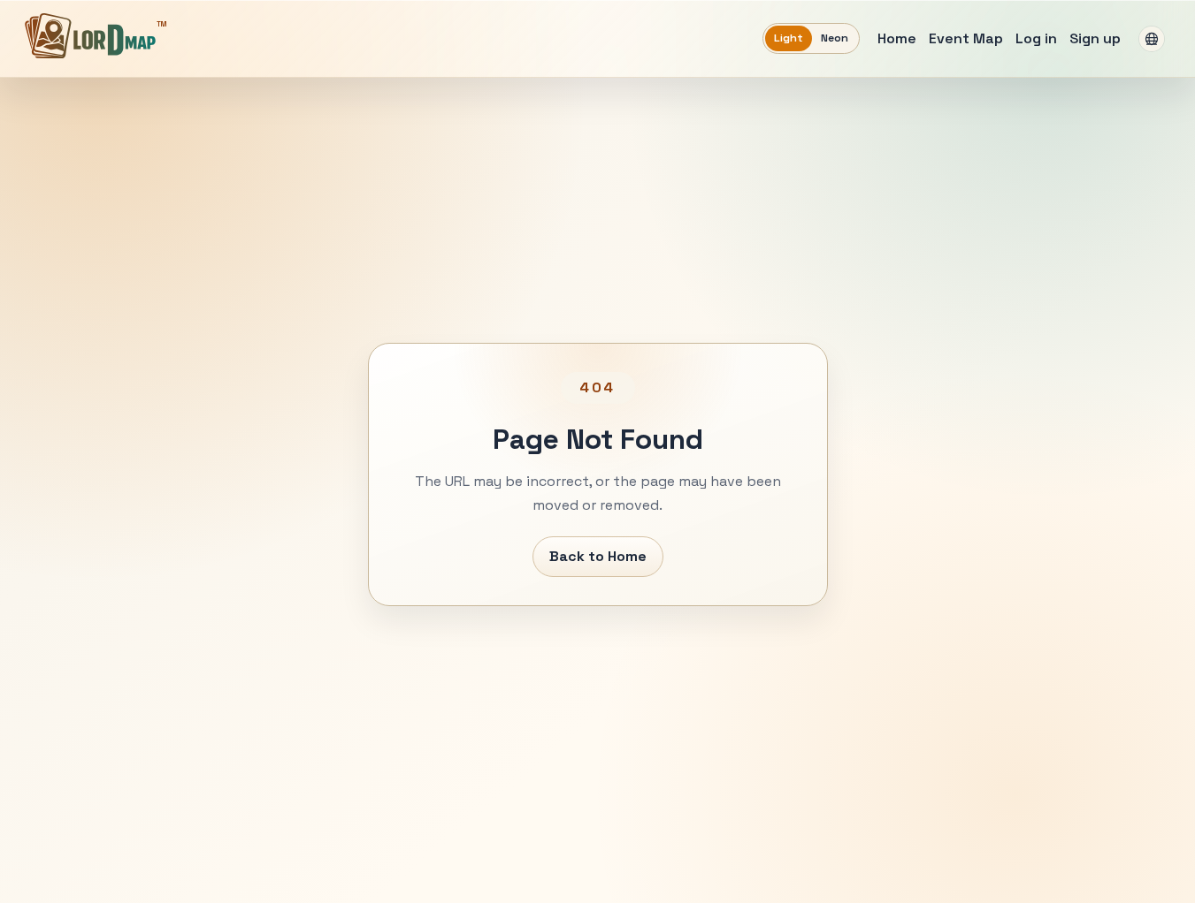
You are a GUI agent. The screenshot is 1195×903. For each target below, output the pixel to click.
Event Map (966, 38)
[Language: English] (1151, 38)
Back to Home (598, 556)
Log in (1036, 38)
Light (788, 38)
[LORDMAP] (90, 35)
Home (896, 38)
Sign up (1095, 38)
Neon (834, 38)
